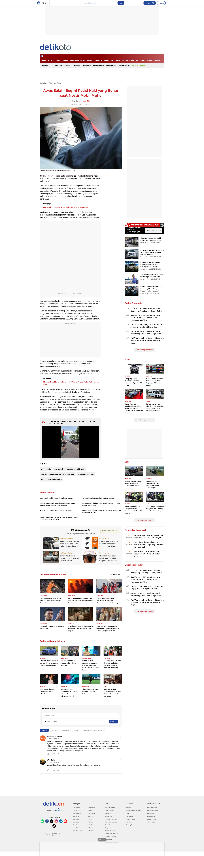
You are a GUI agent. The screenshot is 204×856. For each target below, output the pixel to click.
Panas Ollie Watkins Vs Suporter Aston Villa (52, 627)
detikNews (76, 807)
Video (149, 60)
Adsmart (107, 813)
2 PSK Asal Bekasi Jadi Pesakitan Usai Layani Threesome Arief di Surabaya (107, 600)
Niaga (89, 60)
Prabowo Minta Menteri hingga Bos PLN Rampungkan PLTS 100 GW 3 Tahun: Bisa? (91, 665)
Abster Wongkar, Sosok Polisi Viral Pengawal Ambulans (151, 276)
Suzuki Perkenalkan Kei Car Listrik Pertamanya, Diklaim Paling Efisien (49, 663)
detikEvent (108, 816)
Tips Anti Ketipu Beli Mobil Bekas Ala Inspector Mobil (150, 239)
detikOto (43, 83)
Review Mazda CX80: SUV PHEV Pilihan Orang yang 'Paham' (133, 483)
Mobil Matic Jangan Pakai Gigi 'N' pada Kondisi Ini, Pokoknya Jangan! (101, 511)
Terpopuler (46, 65)
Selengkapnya (115, 574)
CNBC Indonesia (152, 810)
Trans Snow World (111, 822)
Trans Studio (109, 825)
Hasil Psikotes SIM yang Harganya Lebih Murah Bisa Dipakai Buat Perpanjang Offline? (145, 317)
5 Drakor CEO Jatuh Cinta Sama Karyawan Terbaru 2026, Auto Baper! (80, 628)
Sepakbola (76, 825)
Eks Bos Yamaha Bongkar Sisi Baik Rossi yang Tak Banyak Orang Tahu (146, 309)
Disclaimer (129, 828)
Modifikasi (108, 60)
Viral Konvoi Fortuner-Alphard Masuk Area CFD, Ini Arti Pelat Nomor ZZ (147, 554)
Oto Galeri (140, 60)
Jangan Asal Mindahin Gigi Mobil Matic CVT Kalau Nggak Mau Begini (101, 504)
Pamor (67, 65)
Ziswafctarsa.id (110, 831)
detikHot (76, 819)
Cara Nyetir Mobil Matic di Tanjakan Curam (56, 498)
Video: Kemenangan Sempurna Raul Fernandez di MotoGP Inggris (133, 510)
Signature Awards (111, 819)
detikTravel (91, 807)
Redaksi (128, 807)
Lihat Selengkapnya (143, 350)
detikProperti (77, 831)
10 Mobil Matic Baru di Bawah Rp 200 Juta (98, 498)
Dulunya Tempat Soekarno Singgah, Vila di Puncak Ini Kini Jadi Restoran (112, 692)
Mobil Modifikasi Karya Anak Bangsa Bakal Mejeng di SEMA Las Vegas (155, 382)
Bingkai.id (108, 828)
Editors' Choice (138, 65)
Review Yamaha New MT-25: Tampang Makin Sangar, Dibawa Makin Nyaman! (151, 289)
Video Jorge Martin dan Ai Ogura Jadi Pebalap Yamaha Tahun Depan (155, 509)
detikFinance (77, 813)
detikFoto (91, 825)
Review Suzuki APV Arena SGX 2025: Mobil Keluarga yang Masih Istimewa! (152, 252)
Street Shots (98, 65)
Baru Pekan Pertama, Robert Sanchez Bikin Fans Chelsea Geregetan (51, 600)
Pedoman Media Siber (133, 810)
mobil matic (46, 469)
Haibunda (150, 813)
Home (43, 60)
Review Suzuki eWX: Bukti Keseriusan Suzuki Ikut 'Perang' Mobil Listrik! (150, 264)
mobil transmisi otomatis (51, 479)
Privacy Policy (130, 825)
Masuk (161, 3)
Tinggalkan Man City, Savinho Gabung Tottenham (90, 691)
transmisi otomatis (86, 474)
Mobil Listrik (111, 65)
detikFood (91, 810)
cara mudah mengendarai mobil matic (69, 469)
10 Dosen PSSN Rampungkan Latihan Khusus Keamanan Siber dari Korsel (69, 692)
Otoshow (76, 65)
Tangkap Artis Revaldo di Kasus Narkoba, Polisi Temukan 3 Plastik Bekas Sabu (112, 664)
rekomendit (109, 839)
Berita (50, 60)
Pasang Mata (109, 810)
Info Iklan (129, 822)
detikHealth (91, 813)
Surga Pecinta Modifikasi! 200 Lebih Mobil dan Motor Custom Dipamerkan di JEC (134, 408)
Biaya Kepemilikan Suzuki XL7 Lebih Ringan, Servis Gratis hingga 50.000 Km (59, 518)
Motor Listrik (124, 65)
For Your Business (111, 836)
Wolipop (90, 816)
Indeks (157, 60)
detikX (90, 819)
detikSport (76, 822)
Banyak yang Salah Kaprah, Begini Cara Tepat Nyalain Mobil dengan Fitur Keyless (57, 504)
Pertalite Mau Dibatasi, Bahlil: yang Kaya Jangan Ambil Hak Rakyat (149, 536)
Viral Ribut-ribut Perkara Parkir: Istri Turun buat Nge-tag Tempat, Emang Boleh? (148, 544)
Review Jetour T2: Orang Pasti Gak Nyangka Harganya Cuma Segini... (153, 484)
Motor (65, 60)
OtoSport (98, 60)
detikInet (76, 816)
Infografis (87, 65)
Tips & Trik (119, 60)
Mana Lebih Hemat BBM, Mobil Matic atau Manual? (66, 207)
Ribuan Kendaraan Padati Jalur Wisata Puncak (68, 663)
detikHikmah (92, 828)
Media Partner (130, 819)
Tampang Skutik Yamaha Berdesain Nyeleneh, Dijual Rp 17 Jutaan (133, 382)
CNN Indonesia (152, 807)
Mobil (58, 60)
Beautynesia (151, 816)
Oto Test (130, 60)
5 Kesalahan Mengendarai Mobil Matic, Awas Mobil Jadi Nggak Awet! (71, 383)
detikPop (91, 831)
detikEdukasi (77, 810)
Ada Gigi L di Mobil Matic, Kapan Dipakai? (56, 510)
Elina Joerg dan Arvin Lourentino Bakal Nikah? (48, 691)
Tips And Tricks (55, 83)
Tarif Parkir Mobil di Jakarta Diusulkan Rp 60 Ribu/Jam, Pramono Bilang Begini (147, 340)
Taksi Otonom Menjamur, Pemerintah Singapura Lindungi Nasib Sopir (147, 325)
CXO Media (151, 822)
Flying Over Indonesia (112, 834)
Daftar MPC (149, 3)
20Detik (90, 822)
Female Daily (151, 819)
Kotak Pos (129, 816)
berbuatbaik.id (110, 807)
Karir (127, 813)
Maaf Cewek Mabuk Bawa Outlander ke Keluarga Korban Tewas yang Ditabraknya (108, 628)
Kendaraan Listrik (77, 60)
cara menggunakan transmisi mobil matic (58, 474)
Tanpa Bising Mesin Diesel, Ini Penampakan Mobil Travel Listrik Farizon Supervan (155, 407)
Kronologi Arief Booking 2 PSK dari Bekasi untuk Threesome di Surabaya (80, 600)
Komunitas (58, 65)
